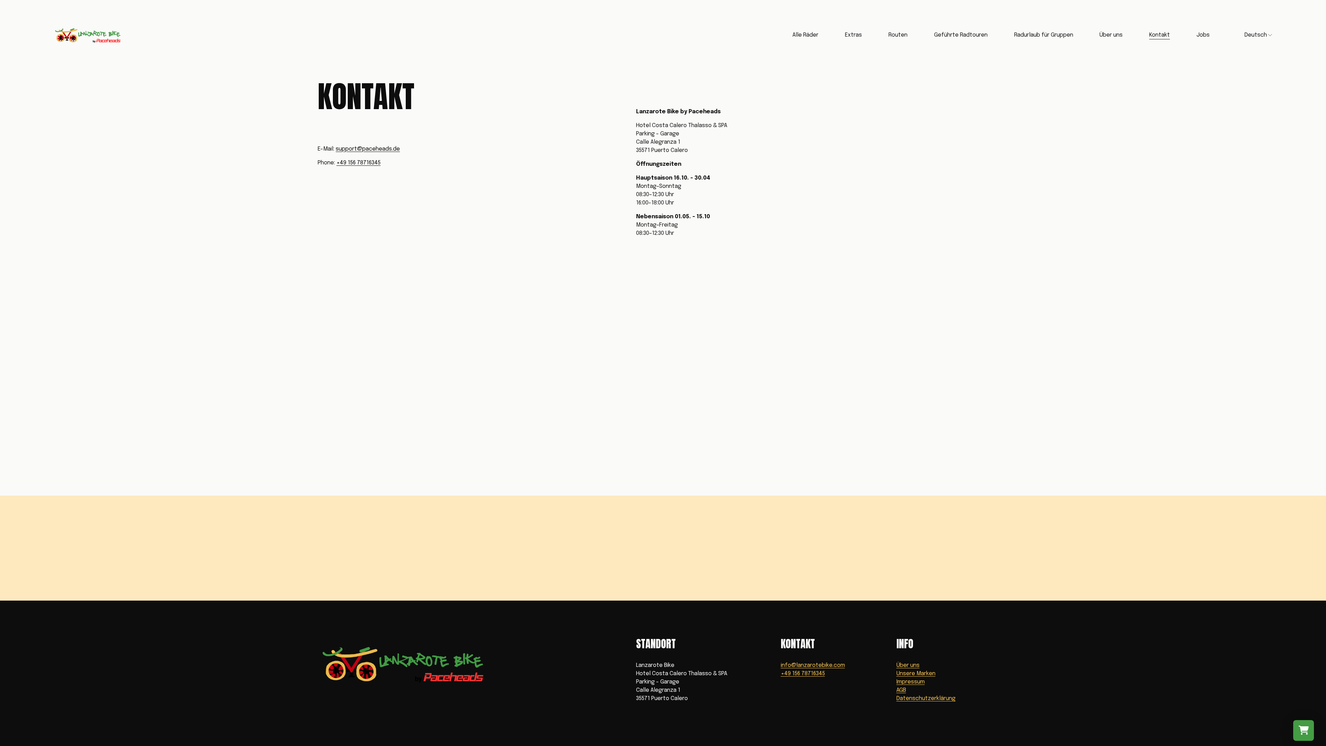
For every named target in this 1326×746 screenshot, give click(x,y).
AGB (901, 690)
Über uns (908, 665)
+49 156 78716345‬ (358, 163)
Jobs (1203, 35)
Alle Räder (805, 35)
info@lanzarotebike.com (813, 665)
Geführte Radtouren (961, 35)
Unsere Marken (915, 674)
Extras (853, 35)
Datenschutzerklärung (925, 698)
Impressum (910, 682)
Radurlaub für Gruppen (1043, 35)
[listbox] (1254, 35)
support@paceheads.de (368, 149)
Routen (897, 35)
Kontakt (1159, 35)
